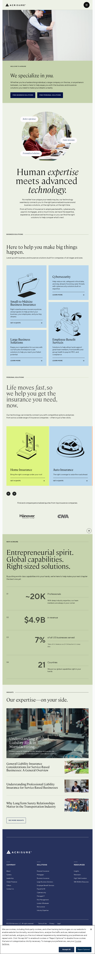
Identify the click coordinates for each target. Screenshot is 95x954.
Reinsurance (41, 907)
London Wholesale (43, 903)
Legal (59, 923)
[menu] (87, 5)
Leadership (9, 878)
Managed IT (41, 896)
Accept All (66, 949)
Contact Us (10, 889)
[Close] (91, 929)
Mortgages (40, 875)
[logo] (15, 4)
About (8, 871)
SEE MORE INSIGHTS (16, 820)
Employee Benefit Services (45, 885)
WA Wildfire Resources (81, 882)
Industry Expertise (42, 910)
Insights (76, 871)
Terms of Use (42, 923)
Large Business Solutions (45, 882)
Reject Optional (84, 949)
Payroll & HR (41, 889)
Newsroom (77, 875)
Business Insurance (43, 878)
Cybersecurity (41, 892)
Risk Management (43, 900)
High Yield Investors (80, 878)
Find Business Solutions (22, 95)
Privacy (51, 923)
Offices (8, 885)
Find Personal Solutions (50, 95)
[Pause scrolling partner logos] (89, 530)
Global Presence (11, 882)
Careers (8, 875)
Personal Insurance (43, 871)
